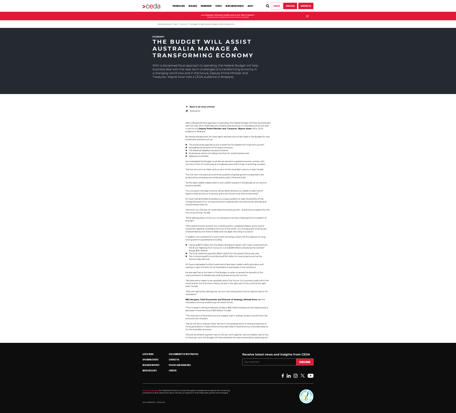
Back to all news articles (202, 107)
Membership (206, 6)
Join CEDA (290, 6)
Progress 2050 (178, 6)
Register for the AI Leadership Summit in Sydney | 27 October (228, 17)
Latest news (148, 354)
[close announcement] (307, 16)
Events (218, 6)
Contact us (174, 359)
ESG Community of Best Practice (183, 354)
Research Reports (150, 365)
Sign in (276, 6)
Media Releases (149, 370)
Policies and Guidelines (180, 365)
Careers (173, 370)
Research (193, 6)
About (250, 6)
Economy (183, 24)
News (175, 24)
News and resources (235, 6)
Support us (306, 6)
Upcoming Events (150, 359)
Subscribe (305, 362)
